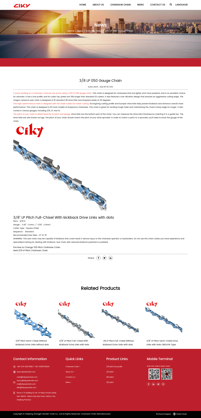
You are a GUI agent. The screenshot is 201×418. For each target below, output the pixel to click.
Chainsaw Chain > (73, 366)
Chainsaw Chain (120, 4)
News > (68, 382)
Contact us (157, 4)
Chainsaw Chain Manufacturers (96, 413)
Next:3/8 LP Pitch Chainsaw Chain (30, 250)
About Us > (70, 372)
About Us (98, 4)
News (140, 4)
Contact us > (71, 377)
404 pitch (110, 377)
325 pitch (110, 382)
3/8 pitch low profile (114, 366)
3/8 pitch (110, 372)
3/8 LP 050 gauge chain (80, 93)
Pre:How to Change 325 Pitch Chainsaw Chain (36, 247)
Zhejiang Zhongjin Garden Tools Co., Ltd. (43, 413)
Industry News (94, 31)
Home (82, 4)
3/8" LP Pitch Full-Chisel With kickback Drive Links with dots (63, 218)
